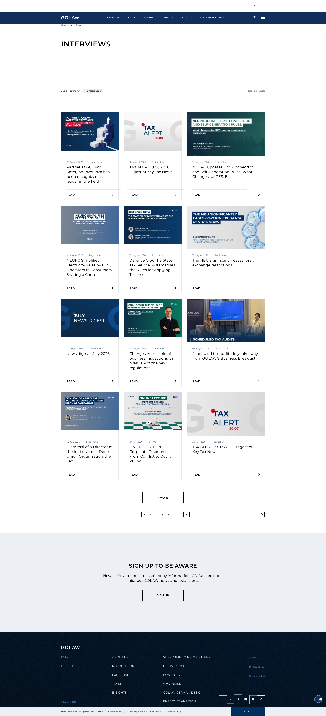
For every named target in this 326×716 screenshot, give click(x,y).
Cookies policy (153, 711)
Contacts (167, 18)
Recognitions (124, 666)
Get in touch (174, 666)
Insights (148, 18)
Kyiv (64, 657)
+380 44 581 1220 (100, 5)
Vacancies (172, 684)
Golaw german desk (181, 692)
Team (116, 684)
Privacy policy (256, 666)
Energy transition (179, 701)
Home (64, 25)
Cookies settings (172, 711)
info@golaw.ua (73, 5)
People (131, 18)
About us (186, 18)
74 (186, 514)
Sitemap (254, 657)
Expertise (113, 18)
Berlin (67, 666)
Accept (247, 711)
